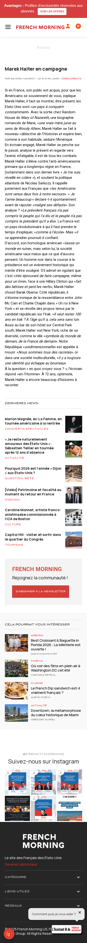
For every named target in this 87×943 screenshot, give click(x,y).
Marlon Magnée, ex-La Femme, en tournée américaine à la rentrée (33, 421)
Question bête (19, 478)
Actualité (14, 458)
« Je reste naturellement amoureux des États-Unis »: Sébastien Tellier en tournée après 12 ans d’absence (29, 446)
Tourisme (14, 544)
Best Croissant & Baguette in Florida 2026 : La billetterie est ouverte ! (55, 645)
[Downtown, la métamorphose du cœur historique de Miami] (16, 713)
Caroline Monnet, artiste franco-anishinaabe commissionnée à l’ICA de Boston (33, 514)
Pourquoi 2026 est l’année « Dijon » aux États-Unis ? (33, 470)
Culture (13, 524)
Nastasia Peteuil (43, 675)
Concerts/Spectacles (27, 428)
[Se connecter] (68, 26)
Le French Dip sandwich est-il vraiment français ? (55, 690)
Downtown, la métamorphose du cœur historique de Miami (56, 712)
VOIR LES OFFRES (52, 11)
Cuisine (37, 683)
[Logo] (40, 27)
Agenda (12, 499)
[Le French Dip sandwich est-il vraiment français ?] (16, 690)
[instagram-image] (17, 782)
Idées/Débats (71, 79)
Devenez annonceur (21, 864)
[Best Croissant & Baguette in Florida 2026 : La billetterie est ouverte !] (16, 643)
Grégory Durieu (43, 720)
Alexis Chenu (41, 697)
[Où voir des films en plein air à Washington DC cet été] (16, 668)
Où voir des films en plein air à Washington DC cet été (55, 668)
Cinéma (37, 661)
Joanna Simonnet (44, 654)
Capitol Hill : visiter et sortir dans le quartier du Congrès (33, 536)
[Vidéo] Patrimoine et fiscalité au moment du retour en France (33, 491)
